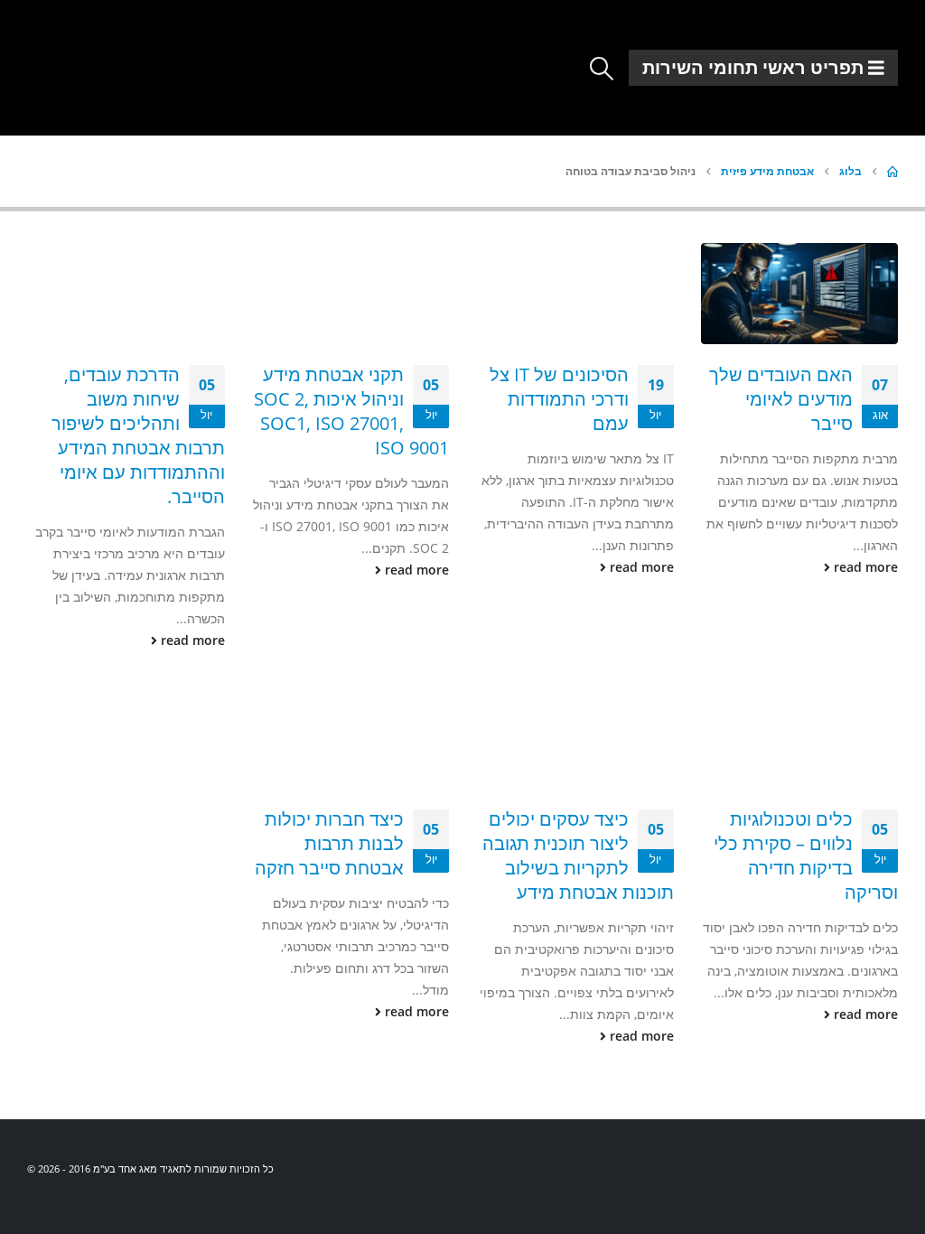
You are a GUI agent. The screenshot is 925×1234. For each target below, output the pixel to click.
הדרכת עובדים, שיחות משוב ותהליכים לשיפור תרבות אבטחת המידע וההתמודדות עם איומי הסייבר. (138, 435)
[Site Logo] (88, 61)
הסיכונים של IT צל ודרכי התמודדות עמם (559, 398)
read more (864, 566)
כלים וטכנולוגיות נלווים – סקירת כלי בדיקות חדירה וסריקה (806, 855)
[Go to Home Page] (892, 171)
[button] (602, 68)
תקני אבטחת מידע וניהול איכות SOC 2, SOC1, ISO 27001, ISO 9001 (351, 411)
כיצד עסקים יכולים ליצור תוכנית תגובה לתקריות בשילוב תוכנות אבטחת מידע (578, 855)
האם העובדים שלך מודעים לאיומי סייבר (781, 398)
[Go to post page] (800, 293)
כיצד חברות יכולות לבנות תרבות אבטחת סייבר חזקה (329, 843)
